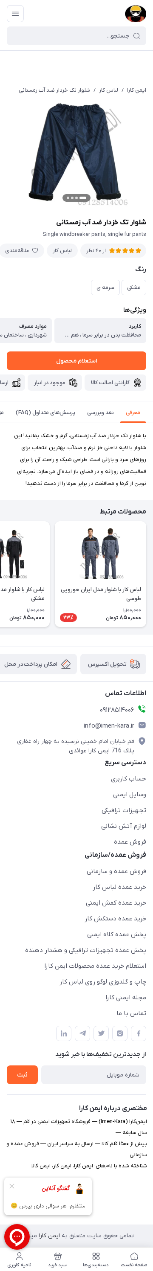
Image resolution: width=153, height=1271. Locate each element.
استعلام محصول (76, 361)
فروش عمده (130, 842)
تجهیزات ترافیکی (124, 810)
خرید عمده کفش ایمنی (116, 903)
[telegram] (82, 1033)
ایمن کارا (136, 90)
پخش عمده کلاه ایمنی (116, 934)
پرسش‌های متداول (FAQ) (45, 412)
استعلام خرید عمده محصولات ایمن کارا (95, 966)
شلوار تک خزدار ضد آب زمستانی (54, 90)
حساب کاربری (128, 779)
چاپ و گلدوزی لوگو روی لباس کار (103, 982)
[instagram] (120, 1033)
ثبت (22, 1075)
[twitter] (101, 1033)
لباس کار (108, 90)
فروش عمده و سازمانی (116, 871)
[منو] (15, 13)
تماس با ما (131, 1013)
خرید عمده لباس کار (119, 887)
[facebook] (138, 1033)
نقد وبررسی (100, 412)
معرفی (133, 412)
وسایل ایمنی (129, 794)
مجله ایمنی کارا (125, 997)
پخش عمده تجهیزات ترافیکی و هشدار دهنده (85, 950)
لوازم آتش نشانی (123, 826)
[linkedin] (63, 1033)
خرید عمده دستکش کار (115, 918)
